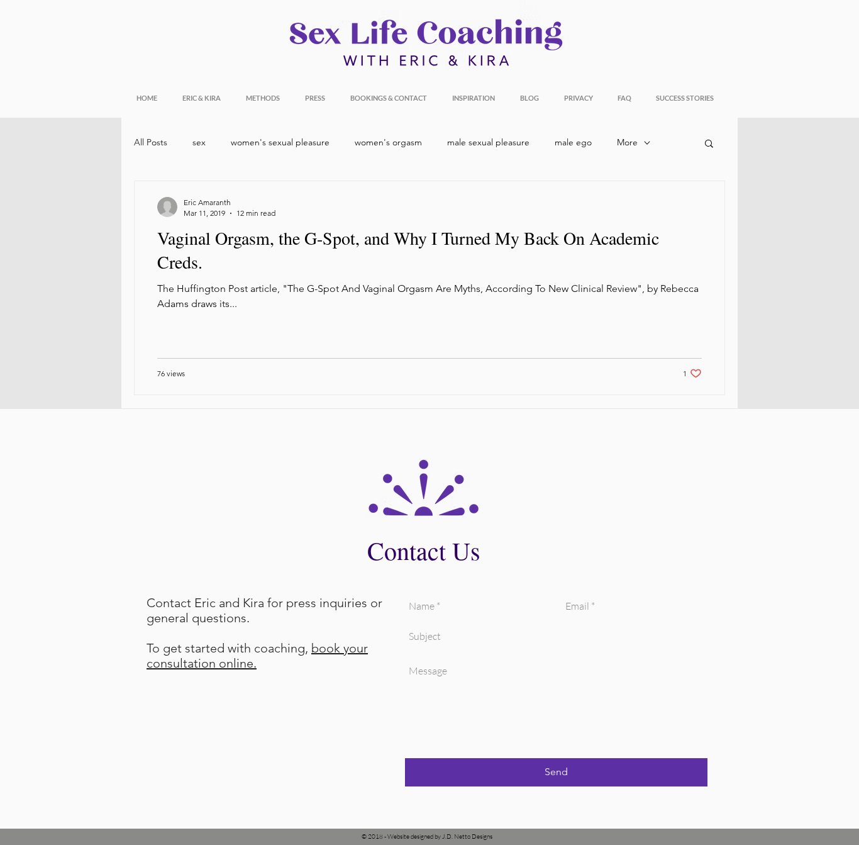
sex (199, 142)
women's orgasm (388, 142)
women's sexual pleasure (280, 142)
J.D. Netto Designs (467, 836)
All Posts (150, 142)
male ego (573, 142)
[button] (709, 144)
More (627, 142)
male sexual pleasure (488, 142)
